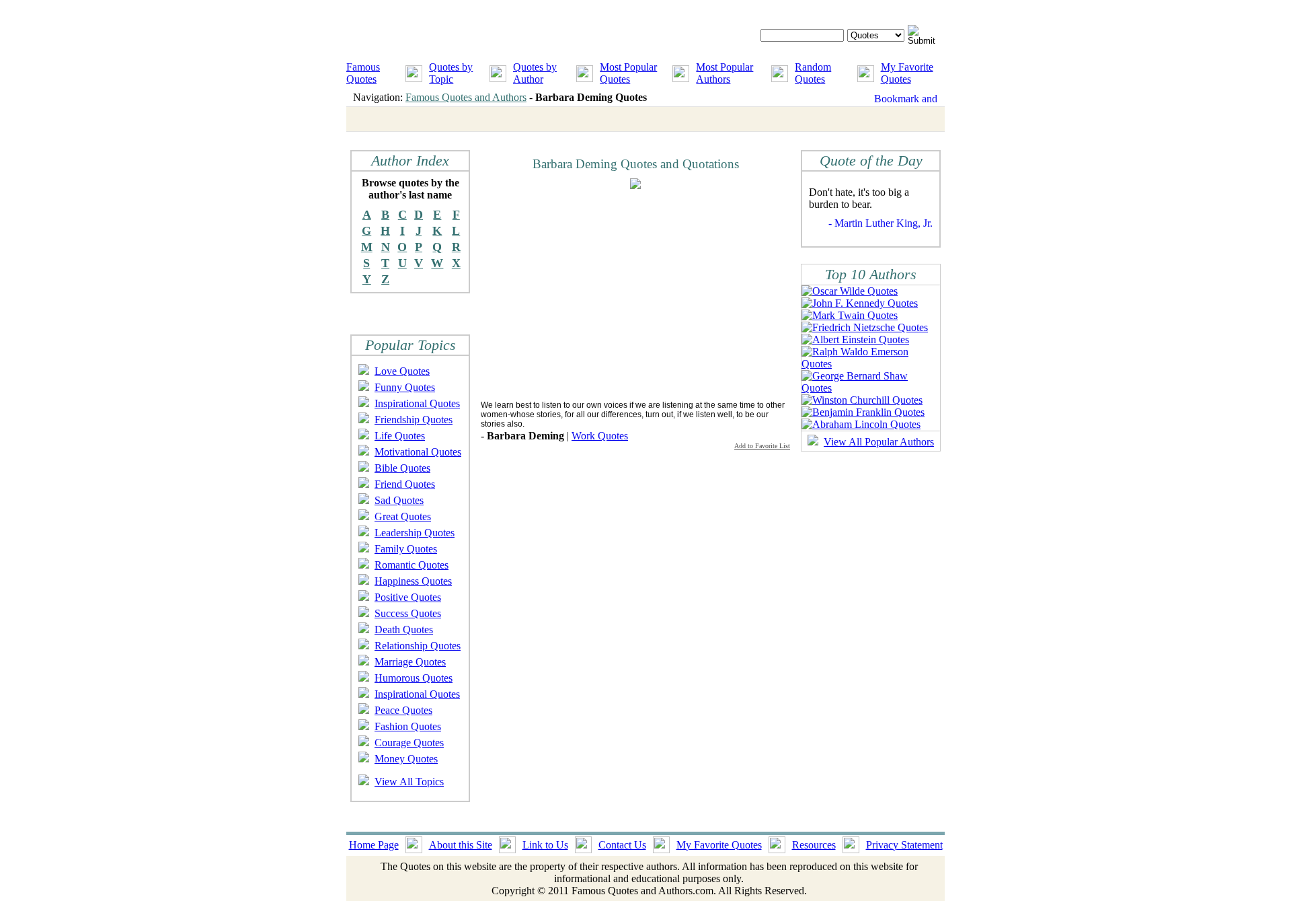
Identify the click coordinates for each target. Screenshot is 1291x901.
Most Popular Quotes (628, 73)
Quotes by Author (535, 73)
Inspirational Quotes (417, 403)
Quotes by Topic (451, 73)
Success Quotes (408, 613)
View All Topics (409, 781)
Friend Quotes (405, 484)
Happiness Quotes (413, 581)
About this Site (460, 845)
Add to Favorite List (762, 445)
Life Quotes (400, 435)
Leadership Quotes (415, 532)
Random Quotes (813, 73)
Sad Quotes (399, 500)
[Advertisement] (594, 294)
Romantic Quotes (411, 565)
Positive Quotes (408, 597)
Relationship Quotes (418, 645)
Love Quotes (402, 371)
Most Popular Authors (724, 73)
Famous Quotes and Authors (465, 97)
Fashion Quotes (408, 726)
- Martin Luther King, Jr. (880, 223)
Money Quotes (406, 758)
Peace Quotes (403, 710)
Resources (814, 845)
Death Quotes (404, 629)
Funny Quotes (405, 387)
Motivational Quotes (418, 452)
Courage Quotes (409, 742)
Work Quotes (600, 435)
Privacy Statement (904, 845)
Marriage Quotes (410, 662)
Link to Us (545, 845)
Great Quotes (403, 516)
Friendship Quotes (414, 419)
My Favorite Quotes (907, 73)
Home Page (374, 845)
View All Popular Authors (879, 441)
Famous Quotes (363, 73)
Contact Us (622, 845)
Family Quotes (406, 548)
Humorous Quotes (414, 678)
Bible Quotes (402, 468)
